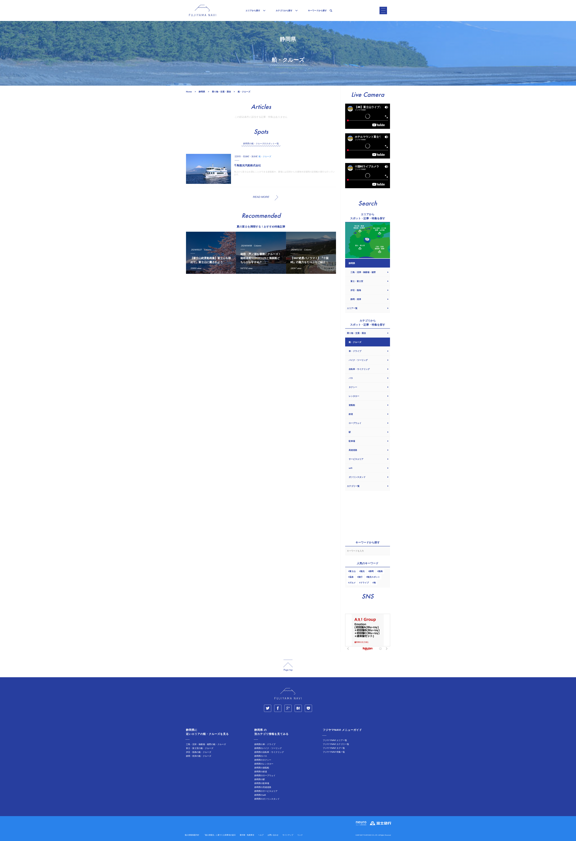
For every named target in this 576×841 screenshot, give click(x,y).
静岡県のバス (260, 756)
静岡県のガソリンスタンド (267, 799)
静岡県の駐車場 (261, 783)
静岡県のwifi (260, 795)
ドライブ (364, 582)
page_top (288, 665)
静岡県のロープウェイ (264, 775)
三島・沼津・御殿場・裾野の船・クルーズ (206, 744)
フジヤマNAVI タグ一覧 (334, 748)
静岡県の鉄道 (260, 772)
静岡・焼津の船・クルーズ (198, 756)
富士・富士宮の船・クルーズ (199, 748)
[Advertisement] (261, 304)
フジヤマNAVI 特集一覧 (334, 752)
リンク (300, 835)
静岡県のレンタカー (263, 764)
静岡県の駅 (259, 779)
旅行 (360, 577)
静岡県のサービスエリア (266, 791)
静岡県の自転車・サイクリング (269, 752)
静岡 (371, 571)
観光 (362, 571)
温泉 (351, 577)
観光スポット (373, 577)
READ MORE (261, 196)
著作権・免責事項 (247, 835)
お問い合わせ (273, 835)
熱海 (380, 571)
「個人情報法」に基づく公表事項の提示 (219, 835)
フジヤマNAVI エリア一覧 (335, 740)
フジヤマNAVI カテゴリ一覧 (336, 744)
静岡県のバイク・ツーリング (268, 748)
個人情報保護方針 (192, 835)
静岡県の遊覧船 (261, 768)
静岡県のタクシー (262, 760)
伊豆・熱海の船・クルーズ (198, 752)
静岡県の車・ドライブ (264, 744)
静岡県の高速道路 (262, 787)
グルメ (352, 582)
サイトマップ (287, 835)
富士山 (352, 571)
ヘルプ (261, 835)
